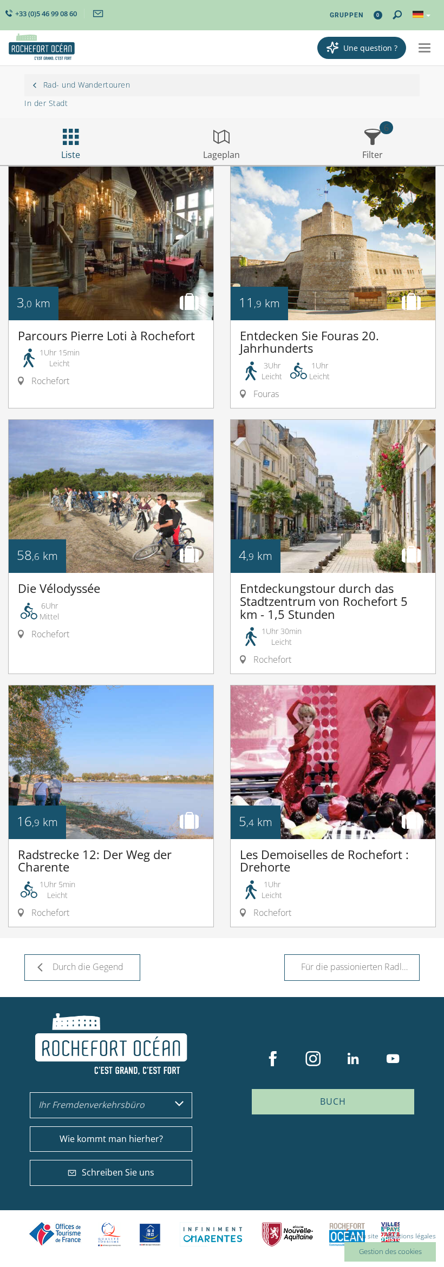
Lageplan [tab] (221, 155)
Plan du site (361, 1235)
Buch (333, 1101)
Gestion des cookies (390, 1251)
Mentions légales (411, 1235)
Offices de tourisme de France (55, 1234)
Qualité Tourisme (109, 1234)
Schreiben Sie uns (118, 1172)
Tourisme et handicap (150, 1234)
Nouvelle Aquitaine (287, 1234)
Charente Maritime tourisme (213, 1234)
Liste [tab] (70, 155)
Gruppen (346, 15)
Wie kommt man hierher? (111, 1139)
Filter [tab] (372, 155)
